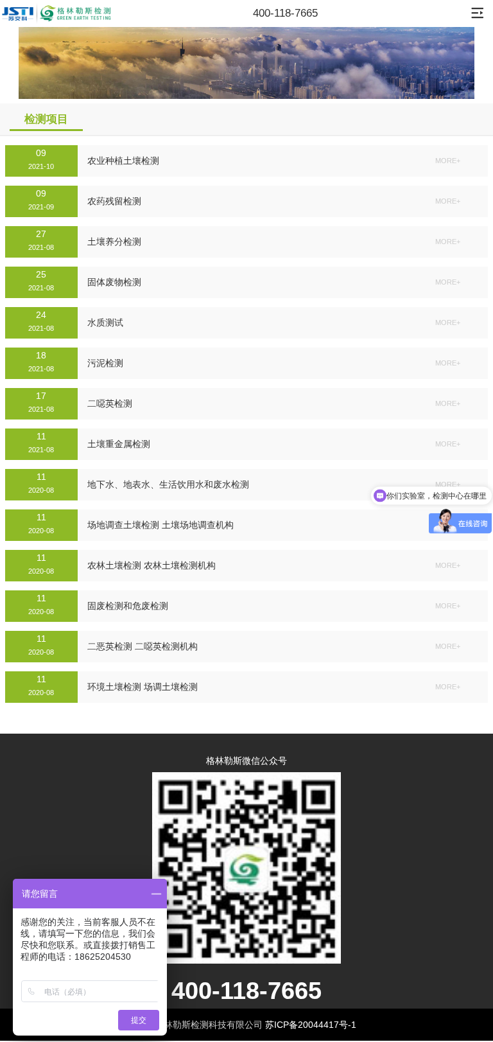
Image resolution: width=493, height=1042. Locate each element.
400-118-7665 (285, 13)
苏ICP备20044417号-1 (310, 1025)
